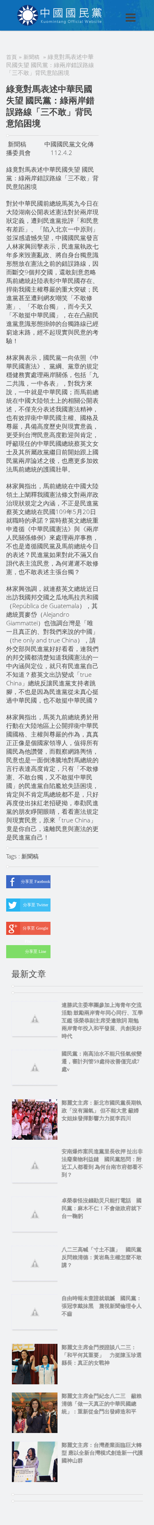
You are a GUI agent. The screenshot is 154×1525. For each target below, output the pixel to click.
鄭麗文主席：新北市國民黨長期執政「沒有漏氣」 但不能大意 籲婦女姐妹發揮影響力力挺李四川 (102, 1110)
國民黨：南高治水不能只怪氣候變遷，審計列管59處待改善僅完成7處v (102, 1061)
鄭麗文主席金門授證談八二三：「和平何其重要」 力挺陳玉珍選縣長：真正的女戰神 (102, 1355)
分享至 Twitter (35, 905)
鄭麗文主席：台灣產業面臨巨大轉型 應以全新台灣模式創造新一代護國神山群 (102, 1453)
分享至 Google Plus (35, 930)
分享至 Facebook (35, 881)
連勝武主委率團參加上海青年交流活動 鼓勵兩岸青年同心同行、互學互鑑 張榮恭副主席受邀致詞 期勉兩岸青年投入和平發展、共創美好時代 (102, 1020)
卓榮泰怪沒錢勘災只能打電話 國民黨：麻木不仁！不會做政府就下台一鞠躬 (102, 1208)
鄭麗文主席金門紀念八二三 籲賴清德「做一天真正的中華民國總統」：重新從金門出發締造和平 (102, 1404)
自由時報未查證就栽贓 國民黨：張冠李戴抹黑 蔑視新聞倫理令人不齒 (102, 1306)
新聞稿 (31, 57)
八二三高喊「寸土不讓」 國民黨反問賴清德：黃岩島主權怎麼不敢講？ (102, 1257)
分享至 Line (35, 951)
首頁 (11, 57)
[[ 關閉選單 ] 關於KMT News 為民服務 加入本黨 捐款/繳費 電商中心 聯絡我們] (109, 9)
